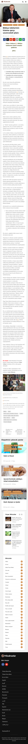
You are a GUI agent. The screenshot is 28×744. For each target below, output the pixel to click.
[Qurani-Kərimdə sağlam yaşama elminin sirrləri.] (8, 533)
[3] (17, 92)
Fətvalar (16, 445)
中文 (3, 703)
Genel (21, 445)
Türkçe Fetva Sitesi (7, 674)
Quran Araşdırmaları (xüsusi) (16, 493)
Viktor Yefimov (7, 417)
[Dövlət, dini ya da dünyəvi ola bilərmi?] (8, 518)
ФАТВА (4, 689)
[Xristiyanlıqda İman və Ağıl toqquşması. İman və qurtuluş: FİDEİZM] (8, 542)
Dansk (3, 715)
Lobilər (21, 413)
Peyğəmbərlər (7, 447)
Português (4, 698)
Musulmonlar (5, 692)
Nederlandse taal (6, 709)
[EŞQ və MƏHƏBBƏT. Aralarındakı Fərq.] (8, 526)
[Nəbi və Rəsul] (14, 447)
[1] (3, 393)
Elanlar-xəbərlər (8, 445)
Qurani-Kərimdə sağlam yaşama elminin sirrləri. (16, 533)
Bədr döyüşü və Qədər (12, 502)
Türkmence (5, 721)
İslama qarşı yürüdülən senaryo (11, 413)
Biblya (5, 411)
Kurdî (3, 712)
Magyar (4, 718)
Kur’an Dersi (5, 677)
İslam (9, 411)
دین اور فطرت (5, 724)
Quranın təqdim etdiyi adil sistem (11, 415)
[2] (6, 56)
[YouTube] (6, 664)
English (4, 680)
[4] (18, 319)
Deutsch (4, 686)
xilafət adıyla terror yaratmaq (10, 419)
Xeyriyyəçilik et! (6, 731)
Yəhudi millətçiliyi (7, 421)
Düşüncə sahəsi (7, 468)
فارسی (3, 700)
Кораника (4, 695)
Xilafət (13, 417)
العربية (3, 683)
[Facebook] (2, 664)
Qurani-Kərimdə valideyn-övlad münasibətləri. (13, 480)
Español (4, 706)
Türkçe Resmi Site (6, 671)
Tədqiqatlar (7, 450)
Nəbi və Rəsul (9, 456)
